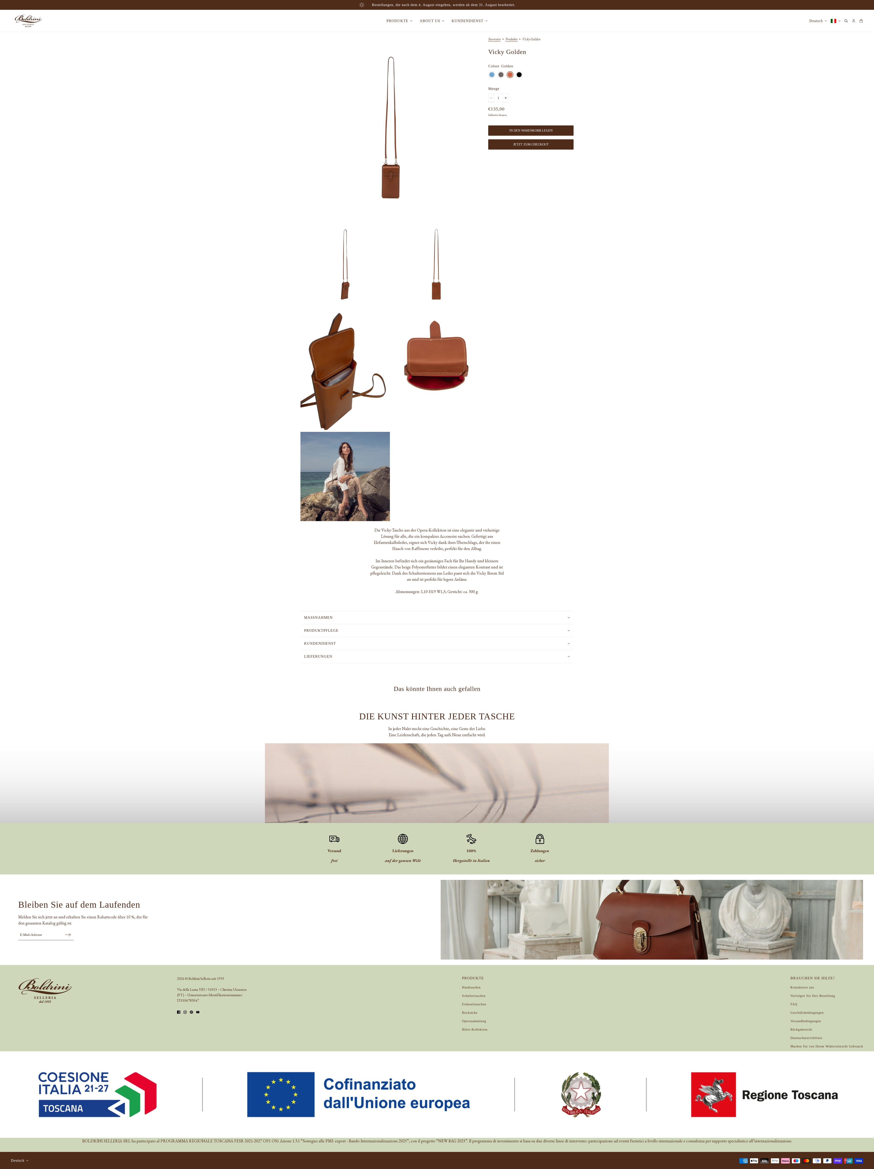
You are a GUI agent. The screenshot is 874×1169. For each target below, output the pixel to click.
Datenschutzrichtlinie (806, 1038)
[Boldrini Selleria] (28, 20)
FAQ (793, 1004)
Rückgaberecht (801, 1029)
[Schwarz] (519, 74)
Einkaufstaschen (474, 1004)
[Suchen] (846, 21)
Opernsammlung (474, 1021)
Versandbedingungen (805, 1021)
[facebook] (178, 1012)
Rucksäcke (470, 1012)
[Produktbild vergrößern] (390, 127)
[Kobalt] (492, 74)
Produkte (511, 39)
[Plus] (506, 98)
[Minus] (491, 98)
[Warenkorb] (861, 21)
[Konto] (854, 21)
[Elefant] (501, 74)
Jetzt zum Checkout (531, 144)
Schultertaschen (473, 996)
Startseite (494, 39)
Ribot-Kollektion (475, 1029)
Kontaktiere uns (802, 987)
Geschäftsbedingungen (807, 1012)
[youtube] (197, 1012)
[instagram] (185, 1012)
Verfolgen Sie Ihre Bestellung (812, 996)
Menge (493, 89)
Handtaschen (471, 987)
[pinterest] (191, 1012)
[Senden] (68, 935)
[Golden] (510, 74)
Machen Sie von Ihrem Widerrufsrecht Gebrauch (826, 1046)
